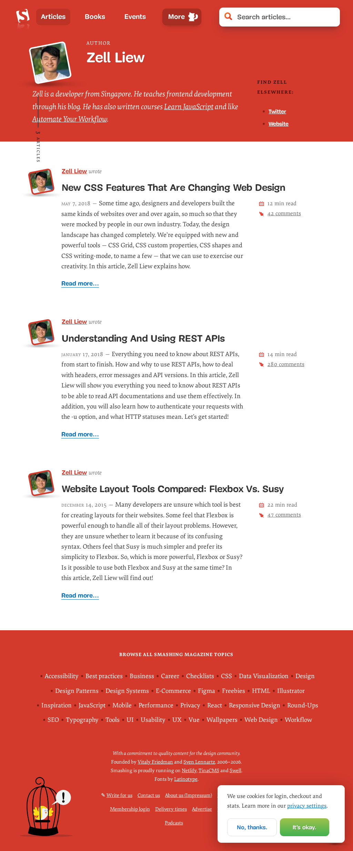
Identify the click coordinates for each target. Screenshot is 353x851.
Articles (53, 16)
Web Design (261, 720)
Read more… (80, 283)
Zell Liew (74, 171)
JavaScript (92, 705)
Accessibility (62, 676)
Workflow (298, 720)
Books (95, 16)
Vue (194, 720)
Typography (82, 720)
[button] (331, 17)
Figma (206, 691)
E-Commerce (173, 691)
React (214, 705)
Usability (153, 720)
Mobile (122, 705)
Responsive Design (254, 705)
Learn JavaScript (188, 107)
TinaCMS (209, 770)
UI (130, 720)
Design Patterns (77, 691)
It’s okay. (304, 827)
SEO (53, 720)
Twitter (277, 111)
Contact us (149, 795)
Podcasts (174, 823)
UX (177, 720)
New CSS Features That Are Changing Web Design (173, 187)
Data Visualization (264, 676)
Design (305, 676)
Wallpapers (222, 720)
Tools (112, 720)
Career (170, 676)
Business (142, 676)
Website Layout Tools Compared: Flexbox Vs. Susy (173, 489)
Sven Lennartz (199, 762)
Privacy (190, 705)
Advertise (202, 809)
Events (135, 16)
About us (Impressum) (188, 795)
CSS (226, 676)
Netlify (189, 770)
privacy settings (306, 805)
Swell (235, 770)
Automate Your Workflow (69, 119)
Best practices (104, 676)
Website (279, 124)
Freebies (233, 691)
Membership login (130, 809)
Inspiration (56, 705)
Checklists (200, 676)
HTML (261, 691)
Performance (156, 705)
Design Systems (127, 691)
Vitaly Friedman (155, 762)
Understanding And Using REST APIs (143, 338)
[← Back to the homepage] (23, 17)
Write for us (119, 795)
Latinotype (186, 779)
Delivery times (171, 809)
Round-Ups (302, 705)
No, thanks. (252, 827)
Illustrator (291, 691)
